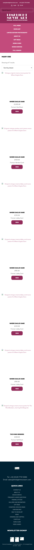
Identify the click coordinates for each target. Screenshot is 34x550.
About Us (17, 492)
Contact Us (17, 490)
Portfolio (17, 519)
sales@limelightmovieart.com (10, 2)
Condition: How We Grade (17, 507)
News (17, 514)
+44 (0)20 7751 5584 (24, 2)
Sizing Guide (17, 522)
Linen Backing (17, 509)
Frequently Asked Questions (17, 497)
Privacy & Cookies (17, 544)
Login (14, 5)
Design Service (17, 495)
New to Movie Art (17, 512)
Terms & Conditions (7, 544)
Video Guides (17, 524)
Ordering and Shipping (17, 517)
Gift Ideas (17, 504)
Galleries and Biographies (17, 502)
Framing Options (17, 500)
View (17, 111)
